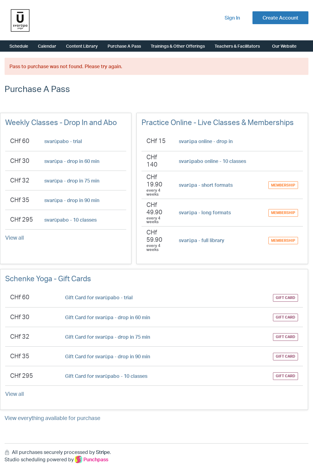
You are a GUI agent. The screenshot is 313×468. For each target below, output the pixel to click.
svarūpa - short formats (206, 185)
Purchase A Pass (124, 46)
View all (14, 237)
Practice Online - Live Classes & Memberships (218, 122)
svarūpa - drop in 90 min (71, 200)
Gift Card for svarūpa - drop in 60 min (107, 317)
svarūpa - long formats (205, 212)
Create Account (280, 18)
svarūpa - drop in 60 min (71, 161)
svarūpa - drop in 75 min (71, 181)
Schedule (18, 46)
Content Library (82, 46)
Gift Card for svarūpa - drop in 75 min (107, 337)
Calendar (47, 46)
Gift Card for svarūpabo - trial (99, 297)
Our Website (284, 46)
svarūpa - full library (201, 240)
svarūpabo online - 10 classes (212, 161)
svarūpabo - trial (63, 141)
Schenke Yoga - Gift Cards (48, 278)
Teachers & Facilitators (237, 46)
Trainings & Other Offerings (178, 46)
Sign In (232, 18)
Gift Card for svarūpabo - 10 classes (106, 376)
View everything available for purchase (52, 418)
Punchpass (95, 459)
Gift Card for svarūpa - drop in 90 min (107, 356)
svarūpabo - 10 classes (70, 220)
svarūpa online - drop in (206, 141)
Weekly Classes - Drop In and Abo (61, 122)
